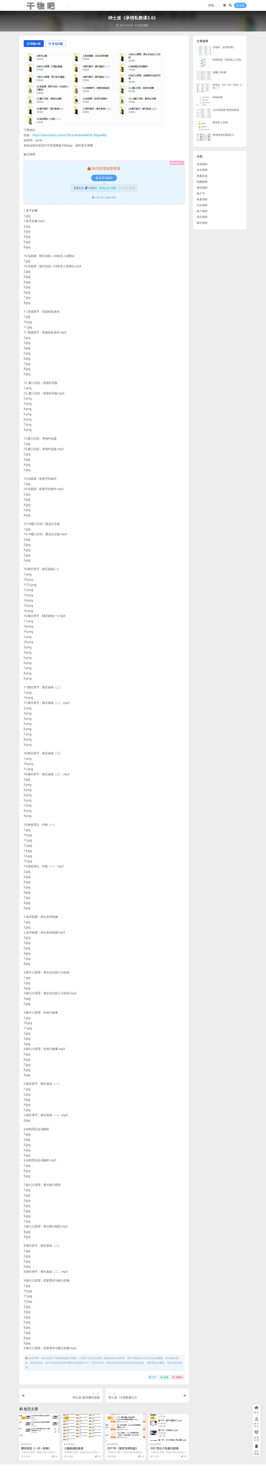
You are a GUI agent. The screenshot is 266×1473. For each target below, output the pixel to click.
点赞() (179, 1377)
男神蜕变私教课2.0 (223, 135)
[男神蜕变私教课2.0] (204, 138)
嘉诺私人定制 (220, 122)
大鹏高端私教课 (73, 1448)
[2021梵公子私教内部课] (169, 1427)
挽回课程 (202, 187)
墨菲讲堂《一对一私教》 (36, 1448)
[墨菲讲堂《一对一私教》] (39, 1427)
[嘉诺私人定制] (204, 126)
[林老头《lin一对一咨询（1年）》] (204, 88)
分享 (153, 1377)
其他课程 (202, 164)
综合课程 (202, 217)
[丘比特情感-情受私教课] (204, 113)
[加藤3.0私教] (204, 75)
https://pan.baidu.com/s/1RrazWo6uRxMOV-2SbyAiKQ (69, 135)
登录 (241, 5)
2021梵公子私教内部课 (164, 1448)
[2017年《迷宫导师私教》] (125, 1427)
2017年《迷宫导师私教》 (122, 1448)
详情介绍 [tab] (35, 43)
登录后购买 (105, 177)
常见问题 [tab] (57, 43)
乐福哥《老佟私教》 (224, 47)
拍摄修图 (202, 181)
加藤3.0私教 (219, 72)
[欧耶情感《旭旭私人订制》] (204, 63)
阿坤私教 (218, 97)
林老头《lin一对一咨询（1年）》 (227, 86)
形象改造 (202, 176)
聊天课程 (202, 223)
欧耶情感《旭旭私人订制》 (228, 59)
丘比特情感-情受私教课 (226, 110)
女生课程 (202, 170)
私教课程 (143, 25)
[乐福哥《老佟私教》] (204, 50)
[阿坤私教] (204, 100)
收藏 (166, 1377)
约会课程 (202, 205)
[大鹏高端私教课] (82, 1427)
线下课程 (202, 211)
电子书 (201, 193)
